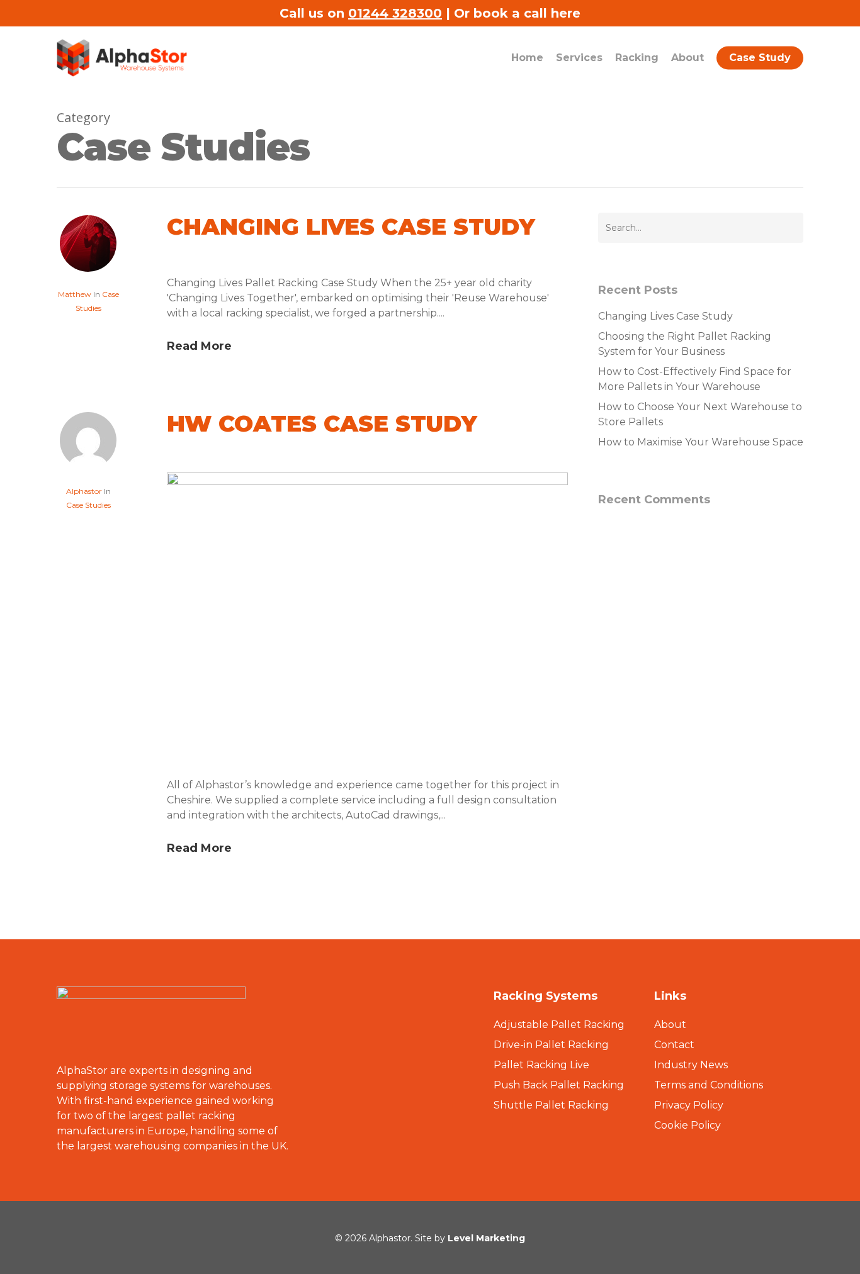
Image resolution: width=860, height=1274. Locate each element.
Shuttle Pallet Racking (551, 1105)
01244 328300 (395, 13)
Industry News (691, 1065)
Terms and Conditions (708, 1085)
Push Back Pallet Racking (559, 1085)
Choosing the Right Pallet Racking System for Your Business (684, 343)
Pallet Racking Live (541, 1065)
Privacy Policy (688, 1105)
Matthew (74, 294)
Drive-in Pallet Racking (551, 1045)
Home (527, 58)
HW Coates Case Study (322, 423)
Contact (674, 1045)
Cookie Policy (687, 1125)
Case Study (760, 58)
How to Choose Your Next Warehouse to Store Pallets (700, 414)
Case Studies (88, 505)
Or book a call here (517, 13)
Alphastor (84, 491)
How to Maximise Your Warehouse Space (700, 442)
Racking (637, 58)
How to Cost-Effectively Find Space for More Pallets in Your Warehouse (694, 379)
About (687, 58)
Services (579, 58)
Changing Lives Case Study (351, 226)
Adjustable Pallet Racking (559, 1025)
